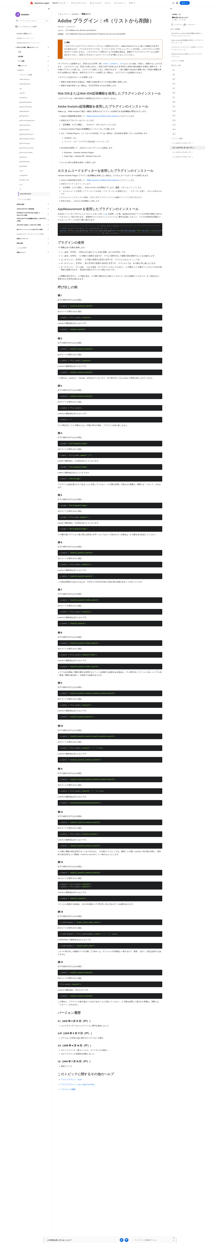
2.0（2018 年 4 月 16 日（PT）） (183, 152)
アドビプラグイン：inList (71, 1079)
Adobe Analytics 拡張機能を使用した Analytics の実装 (31, 220)
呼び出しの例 (176, 65)
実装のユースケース (22, 238)
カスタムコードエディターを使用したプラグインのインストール (187, 48)
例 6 (174, 93)
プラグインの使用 (177, 61)
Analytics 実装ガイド (24, 34)
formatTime (23, 98)
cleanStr (22, 93)
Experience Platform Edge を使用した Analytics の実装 (28, 214)
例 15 (174, 134)
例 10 (174, 111)
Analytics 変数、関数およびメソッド (27, 47)
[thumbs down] (126, 1240)
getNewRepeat (24, 111)
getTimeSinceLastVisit (26, 148)
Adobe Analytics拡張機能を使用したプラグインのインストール (187, 41)
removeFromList (25, 194)
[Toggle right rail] (170, 9)
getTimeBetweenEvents (27, 139)
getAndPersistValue (25, 102)
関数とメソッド (22, 65)
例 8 (174, 102)
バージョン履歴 (176, 138)
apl (20, 88)
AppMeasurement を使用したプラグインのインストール (186, 55)
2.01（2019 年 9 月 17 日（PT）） (184, 148)
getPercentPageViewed (27, 120)
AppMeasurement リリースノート (28, 43)
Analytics (75, 14)
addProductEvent (24, 84)
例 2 (174, 74)
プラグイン (21, 70)
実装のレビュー (21, 252)
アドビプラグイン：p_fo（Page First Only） (78, 1084)
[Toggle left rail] (48, 9)
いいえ (183, 19)
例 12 (174, 120)
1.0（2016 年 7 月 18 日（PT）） (183, 157)
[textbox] (31, 21)
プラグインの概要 (68, 1089)
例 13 (174, 125)
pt (20, 189)
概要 (19, 52)
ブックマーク (178, 24)
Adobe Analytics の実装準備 (25, 209)
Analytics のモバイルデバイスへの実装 (30, 234)
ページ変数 (21, 61)
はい (176, 19)
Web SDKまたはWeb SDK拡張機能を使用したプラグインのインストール (187, 34)
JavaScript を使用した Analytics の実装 (29, 225)
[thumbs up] (122, 1240)
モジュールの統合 (24, 199)
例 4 (174, 84)
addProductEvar (24, 79)
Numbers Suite (24, 180)
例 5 (174, 88)
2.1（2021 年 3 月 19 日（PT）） (183, 143)
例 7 (174, 97)
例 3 (174, 79)
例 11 (174, 116)
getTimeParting (24, 143)
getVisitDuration (24, 162)
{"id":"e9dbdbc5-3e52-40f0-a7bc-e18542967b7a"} (81, 30)
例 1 (174, 70)
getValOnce (23, 157)
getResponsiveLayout (26, 134)
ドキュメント (63, 14)
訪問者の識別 (20, 204)
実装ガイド (86, 14)
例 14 (174, 129)
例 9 (174, 106)
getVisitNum (23, 166)
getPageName (24, 116)
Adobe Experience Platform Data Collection (103, 116)
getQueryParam (24, 130)
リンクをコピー (191, 24)
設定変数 (20, 56)
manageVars (23, 175)
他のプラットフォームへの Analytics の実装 (30, 229)
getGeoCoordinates (25, 107)
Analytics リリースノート (25, 38)
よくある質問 (21, 248)
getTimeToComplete (26, 152)
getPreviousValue (24, 125)
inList (21, 171)
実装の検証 (20, 243)
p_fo (20, 184)
